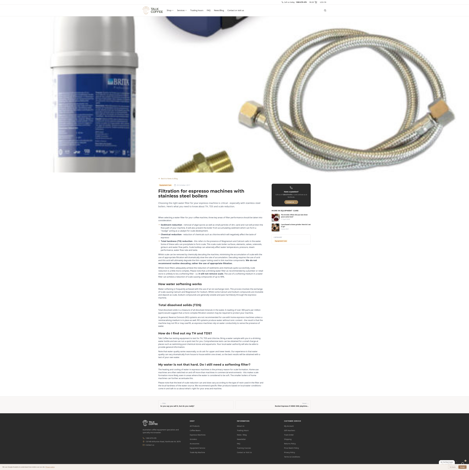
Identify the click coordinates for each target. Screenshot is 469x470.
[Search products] (325, 10)
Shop (169, 10)
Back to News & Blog (169, 178)
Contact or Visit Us (244, 452)
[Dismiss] (456, 461)
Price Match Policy (291, 448)
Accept (462, 467)
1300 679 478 (151, 438)
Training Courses (244, 448)
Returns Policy (290, 443)
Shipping (288, 439)
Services (181, 10)
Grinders (193, 439)
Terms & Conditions (292, 457)
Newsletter (241, 439)
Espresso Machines (198, 435)
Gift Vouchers (289, 430)
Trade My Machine (197, 452)
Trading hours (196, 10)
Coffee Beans (195, 430)
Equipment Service (197, 448)
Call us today (295, 2)
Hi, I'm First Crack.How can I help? (447, 463)
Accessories (194, 443)
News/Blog (219, 10)
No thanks (453, 467)
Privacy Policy (289, 452)
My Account (289, 426)
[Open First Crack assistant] (462, 463)
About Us (240, 426)
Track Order (289, 435)
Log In (323, 2)
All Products (195, 426)
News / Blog (242, 435)
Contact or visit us (235, 10)
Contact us (290, 202)
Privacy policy (49, 467)
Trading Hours (243, 430)
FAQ (209, 10)
